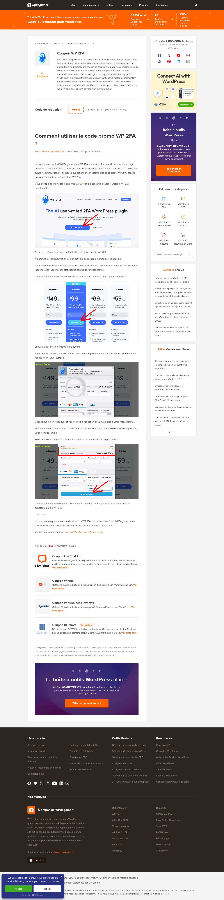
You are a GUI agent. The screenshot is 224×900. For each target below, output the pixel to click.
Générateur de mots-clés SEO (127, 757)
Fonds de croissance (81, 769)
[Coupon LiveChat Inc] (42, 561)
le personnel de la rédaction (52, 151)
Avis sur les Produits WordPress (172, 757)
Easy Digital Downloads (168, 820)
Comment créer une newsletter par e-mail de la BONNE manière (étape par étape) (172, 421)
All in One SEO (120, 820)
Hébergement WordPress (70, 882)
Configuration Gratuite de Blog (172, 781)
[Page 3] (175, 432)
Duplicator (161, 808)
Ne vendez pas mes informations (87, 763)
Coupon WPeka (63, 580)
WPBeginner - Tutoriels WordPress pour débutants (38, 5)
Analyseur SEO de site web (126, 769)
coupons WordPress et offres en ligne (83, 532)
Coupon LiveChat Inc (66, 556)
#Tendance (162, 5)
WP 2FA (80, 184)
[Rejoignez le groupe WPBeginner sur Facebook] (159, 61)
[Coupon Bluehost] (42, 628)
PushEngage (162, 838)
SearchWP (161, 826)
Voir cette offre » (60, 567)
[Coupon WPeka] (42, 584)
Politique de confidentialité (84, 745)
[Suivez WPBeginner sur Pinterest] (169, 61)
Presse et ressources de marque (44, 767)
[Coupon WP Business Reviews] (42, 606)
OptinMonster (119, 808)
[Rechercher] (196, 5)
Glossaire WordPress (167, 751)
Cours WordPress (165, 745)
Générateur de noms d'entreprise (129, 745)
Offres (110, 5)
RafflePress (162, 832)
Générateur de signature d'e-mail (129, 775)
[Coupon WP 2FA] (42, 61)
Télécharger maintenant (86, 703)
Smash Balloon (120, 838)
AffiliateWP (162, 850)
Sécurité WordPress (166, 775)
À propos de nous (36, 745)
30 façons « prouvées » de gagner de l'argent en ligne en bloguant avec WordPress (172, 364)
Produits (143, 5)
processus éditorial (108, 655)
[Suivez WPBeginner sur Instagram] (188, 55)
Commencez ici (91, 5)
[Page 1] (169, 432)
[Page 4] (178, 432)
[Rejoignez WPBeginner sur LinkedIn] (178, 61)
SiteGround (95, 882)
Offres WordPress (165, 763)
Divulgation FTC (78, 757)
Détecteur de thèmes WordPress (129, 751)
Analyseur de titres (122, 763)
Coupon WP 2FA (70, 53)
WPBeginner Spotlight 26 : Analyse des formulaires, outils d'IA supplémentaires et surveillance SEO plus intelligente (173, 292)
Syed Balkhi (50, 827)
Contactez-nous (35, 774)
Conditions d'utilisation (82, 751)
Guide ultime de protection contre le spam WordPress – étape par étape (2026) (172, 317)
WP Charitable (163, 844)
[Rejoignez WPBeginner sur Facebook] (159, 55)
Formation (126, 5)
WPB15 (75, 110)
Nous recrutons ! (63, 852)
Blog (73, 5)
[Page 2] (172, 432)
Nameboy (117, 850)
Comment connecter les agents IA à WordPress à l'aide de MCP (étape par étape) (172, 331)
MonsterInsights (120, 826)
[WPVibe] (174, 90)
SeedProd (117, 844)
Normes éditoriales (37, 751)
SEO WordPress (164, 769)
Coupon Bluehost (71, 625)
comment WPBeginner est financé (108, 651)
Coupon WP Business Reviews (73, 603)
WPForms (117, 814)
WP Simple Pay (164, 814)
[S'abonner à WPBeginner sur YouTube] (178, 55)
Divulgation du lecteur (90, 151)
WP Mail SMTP (119, 832)
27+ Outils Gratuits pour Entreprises (130, 781)
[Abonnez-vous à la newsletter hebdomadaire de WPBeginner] (188, 61)
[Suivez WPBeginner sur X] (169, 55)
